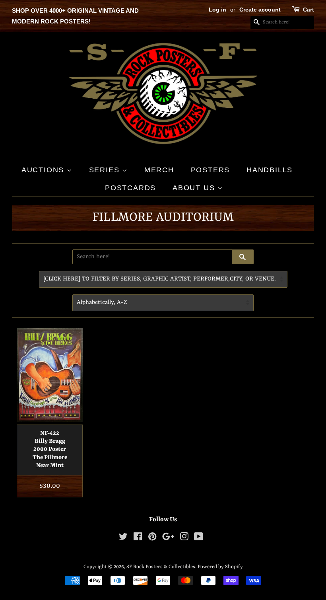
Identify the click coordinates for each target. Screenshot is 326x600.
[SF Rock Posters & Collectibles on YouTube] (198, 539)
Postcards (130, 188)
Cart (308, 9)
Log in (217, 9)
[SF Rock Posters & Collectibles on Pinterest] (152, 539)
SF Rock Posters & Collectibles (160, 567)
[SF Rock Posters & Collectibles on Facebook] (137, 539)
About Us (195, 188)
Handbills (269, 170)
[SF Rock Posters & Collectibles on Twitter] (123, 539)
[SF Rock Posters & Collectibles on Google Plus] (168, 539)
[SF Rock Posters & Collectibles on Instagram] (184, 539)
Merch (159, 170)
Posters (210, 170)
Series (105, 170)
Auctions (44, 170)
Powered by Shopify (220, 567)
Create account (260, 9)
